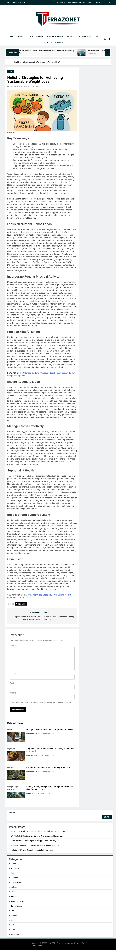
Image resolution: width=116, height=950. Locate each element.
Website (13, 693)
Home (11, 36)
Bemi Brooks (32, 733)
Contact (59, 42)
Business (21, 36)
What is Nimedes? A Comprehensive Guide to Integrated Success (75, 2)
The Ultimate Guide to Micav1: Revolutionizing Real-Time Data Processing (39, 831)
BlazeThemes (36, 946)
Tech (30, 36)
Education (14, 878)
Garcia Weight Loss (51, 188)
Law (96, 36)
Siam (11, 86)
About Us (48, 42)
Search (12, 813)
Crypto (13, 873)
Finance (39, 36)
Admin (30, 793)
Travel (13, 930)
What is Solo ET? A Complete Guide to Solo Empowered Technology (37, 836)
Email (12, 683)
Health (10, 72)
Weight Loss (21, 604)
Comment (14, 645)
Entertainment (84, 36)
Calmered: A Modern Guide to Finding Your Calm (48, 767)
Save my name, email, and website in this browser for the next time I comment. (42, 703)
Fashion (70, 36)
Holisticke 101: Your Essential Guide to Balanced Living (32, 850)
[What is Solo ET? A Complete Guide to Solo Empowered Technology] (66, 54)
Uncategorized (16, 934)
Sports (13, 920)
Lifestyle (14, 915)
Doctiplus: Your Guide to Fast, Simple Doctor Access (49, 729)
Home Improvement (55, 36)
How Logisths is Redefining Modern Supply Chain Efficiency (33, 841)
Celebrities (15, 868)
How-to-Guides (16, 906)
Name (13, 673)
